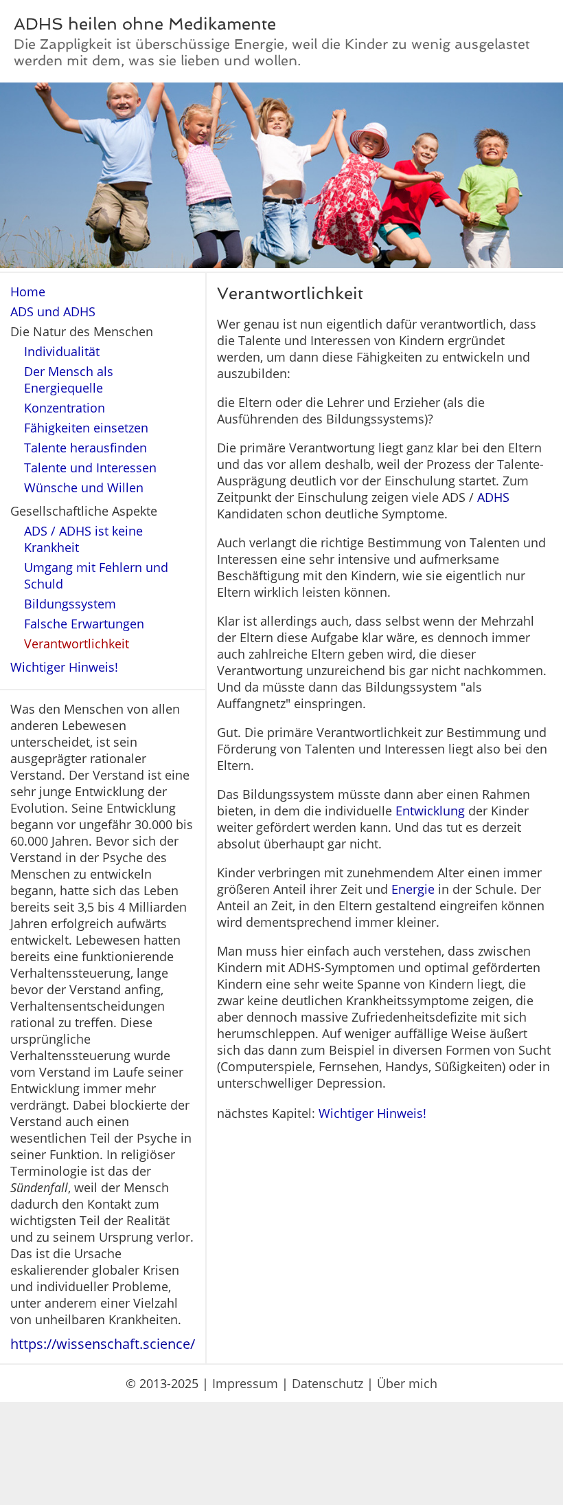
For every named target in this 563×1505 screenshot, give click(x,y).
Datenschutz (327, 1383)
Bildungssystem (70, 603)
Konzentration (64, 407)
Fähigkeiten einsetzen (86, 427)
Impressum (245, 1383)
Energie (413, 889)
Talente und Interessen (90, 467)
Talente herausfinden (85, 447)
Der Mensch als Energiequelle (68, 379)
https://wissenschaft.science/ (102, 1343)
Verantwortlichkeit (76, 643)
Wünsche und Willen (83, 487)
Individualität (62, 351)
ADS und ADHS (52, 311)
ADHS (493, 497)
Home (27, 291)
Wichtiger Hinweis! (64, 667)
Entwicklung (430, 810)
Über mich (407, 1383)
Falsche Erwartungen (84, 623)
